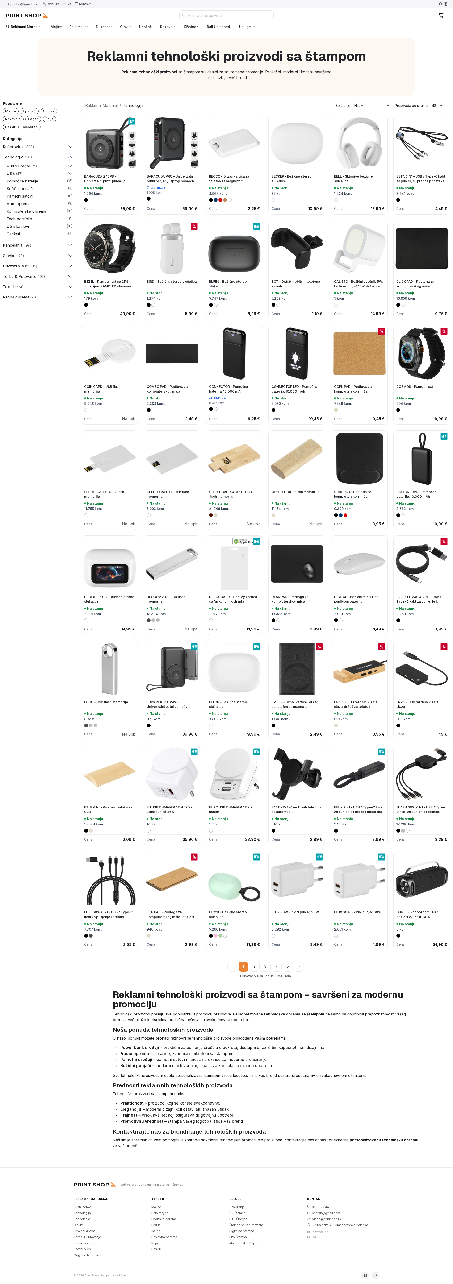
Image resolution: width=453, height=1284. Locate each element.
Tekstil (158, 1199)
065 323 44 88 (323, 1207)
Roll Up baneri (218, 27)
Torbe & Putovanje (87, 1237)
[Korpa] (441, 15)
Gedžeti (13, 234)
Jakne (155, 1231)
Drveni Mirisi (83, 1249)
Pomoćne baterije (22, 181)
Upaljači (146, 27)
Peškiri (10, 127)
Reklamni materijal (91, 1199)
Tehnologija (82, 1213)
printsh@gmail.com (326, 1213)
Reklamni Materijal (26, 27)
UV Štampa (237, 1213)
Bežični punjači (20, 188)
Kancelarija (82, 1219)
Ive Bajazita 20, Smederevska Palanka (340, 1225)
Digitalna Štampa (241, 1231)
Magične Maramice (88, 1255)
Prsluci (156, 1225)
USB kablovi (18, 226)
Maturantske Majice (243, 1243)
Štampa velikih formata (246, 1225)
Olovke (126, 27)
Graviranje (237, 1207)
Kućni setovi (82, 1207)
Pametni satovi (20, 196)
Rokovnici (168, 27)
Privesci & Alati (85, 1231)
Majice (56, 27)
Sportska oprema (164, 1219)
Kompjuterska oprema (26, 211)
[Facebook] (440, 4)
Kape (155, 1243)
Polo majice (78, 27)
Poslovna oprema (164, 1237)
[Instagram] (445, 4)
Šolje (49, 119)
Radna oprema (84, 1243)
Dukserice (104, 27)
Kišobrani (191, 27)
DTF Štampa (238, 1219)
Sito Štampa (238, 1237)
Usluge (245, 27)
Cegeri (33, 119)
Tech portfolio (19, 218)
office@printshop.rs (326, 1219)
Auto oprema (18, 203)
